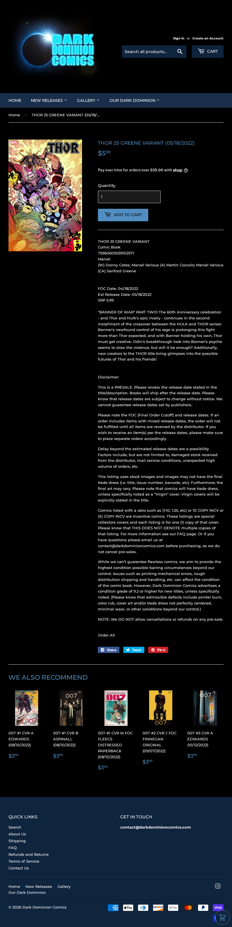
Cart (212, 51)
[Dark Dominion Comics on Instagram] (218, 887)
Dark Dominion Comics (44, 907)
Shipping (17, 840)
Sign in (178, 38)
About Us (17, 834)
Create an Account (208, 38)
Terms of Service (23, 861)
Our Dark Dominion (132, 100)
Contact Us (18, 868)
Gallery (86, 100)
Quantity (106, 185)
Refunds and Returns (28, 854)
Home (14, 100)
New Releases (47, 100)
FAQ (12, 847)
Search (14, 827)
